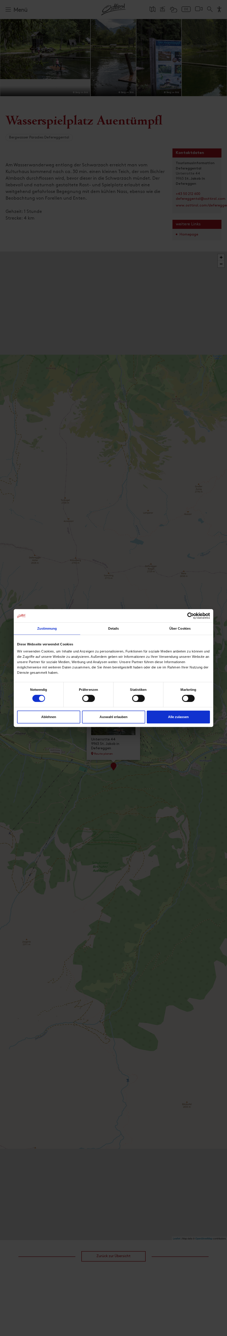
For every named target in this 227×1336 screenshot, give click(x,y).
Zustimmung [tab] (47, 628)
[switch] (88, 701)
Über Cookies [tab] (180, 628)
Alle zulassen (178, 717)
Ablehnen (48, 717)
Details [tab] (113, 628)
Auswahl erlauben (113, 717)
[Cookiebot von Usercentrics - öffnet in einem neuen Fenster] (190, 615)
